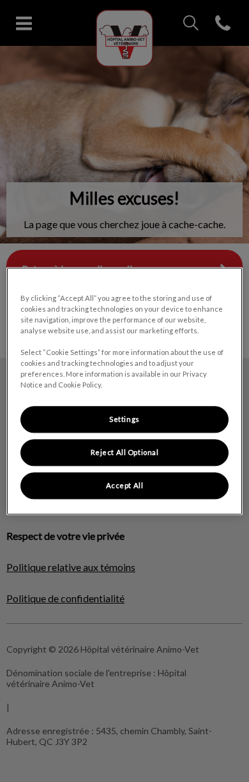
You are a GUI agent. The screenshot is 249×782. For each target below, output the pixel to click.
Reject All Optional (125, 452)
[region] (124, 391)
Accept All (125, 485)
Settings (124, 419)
